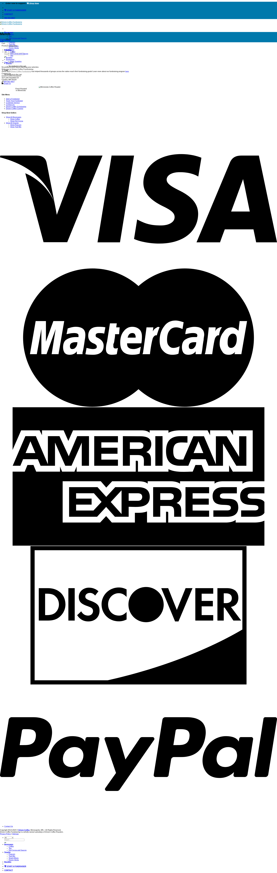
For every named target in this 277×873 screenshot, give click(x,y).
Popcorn (12, 42)
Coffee (11, 34)
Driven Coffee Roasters (11, 76)
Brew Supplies (16, 61)
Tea (10, 36)
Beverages (10, 50)
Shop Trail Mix (15, 127)
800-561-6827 (9, 81)
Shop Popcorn (15, 125)
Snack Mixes (14, 858)
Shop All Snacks (12, 123)
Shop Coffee (15, 119)
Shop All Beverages (13, 117)
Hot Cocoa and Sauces (18, 38)
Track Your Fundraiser (14, 101)
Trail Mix (12, 44)
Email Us (7, 83)
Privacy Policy (5, 834)
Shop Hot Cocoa (16, 121)
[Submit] (5, 56)
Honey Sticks (14, 48)
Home (2, 39)
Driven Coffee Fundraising (21, 71)
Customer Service (13, 103)
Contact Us (10, 105)
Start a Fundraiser (13, 99)
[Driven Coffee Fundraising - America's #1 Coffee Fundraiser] (11, 23)
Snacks (9, 63)
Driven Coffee (24, 830)
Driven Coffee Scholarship (16, 107)
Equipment (10, 59)
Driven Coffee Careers (14, 109)
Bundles (9, 57)
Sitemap (15, 834)
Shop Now (34, 3)
